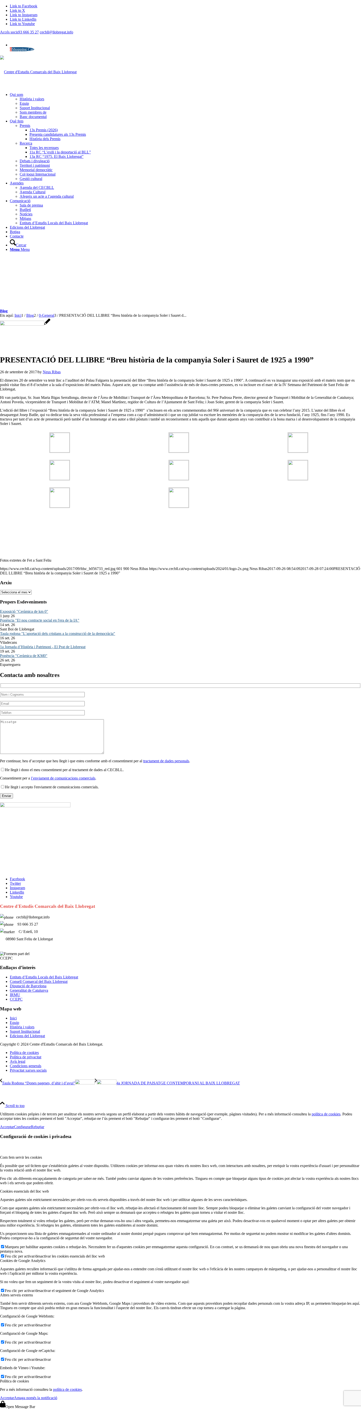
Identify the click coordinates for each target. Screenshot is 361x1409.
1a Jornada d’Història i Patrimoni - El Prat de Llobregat (42, 647)
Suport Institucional (25, 1031)
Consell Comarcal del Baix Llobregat (39, 981)
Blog (4, 311)
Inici (13, 1018)
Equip (14, 1022)
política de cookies (326, 1114)
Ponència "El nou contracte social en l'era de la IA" (39, 620)
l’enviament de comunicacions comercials (63, 778)
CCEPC (16, 999)
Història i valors (22, 1027)
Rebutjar (37, 1127)
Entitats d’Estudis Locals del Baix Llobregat (44, 977)
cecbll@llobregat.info (56, 32)
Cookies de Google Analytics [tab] (22, 1261)
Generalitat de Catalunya (29, 990)
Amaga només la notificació (35, 1398)
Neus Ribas (52, 372)
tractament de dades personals (166, 761)
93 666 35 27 (28, 32)
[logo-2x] (38, 72)
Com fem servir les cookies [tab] (21, 1157)
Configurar (22, 1127)
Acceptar (7, 1127)
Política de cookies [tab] (14, 1381)
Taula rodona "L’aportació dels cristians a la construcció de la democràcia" (57, 633)
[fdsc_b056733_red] (25, 324)
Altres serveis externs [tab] (16, 1295)
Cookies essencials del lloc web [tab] (24, 1191)
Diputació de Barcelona (28, 986)
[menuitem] (185, 105)
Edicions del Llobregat (27, 1036)
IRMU (15, 995)
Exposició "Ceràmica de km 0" (24, 611)
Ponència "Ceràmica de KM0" (23, 656)
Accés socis (9, 32)
